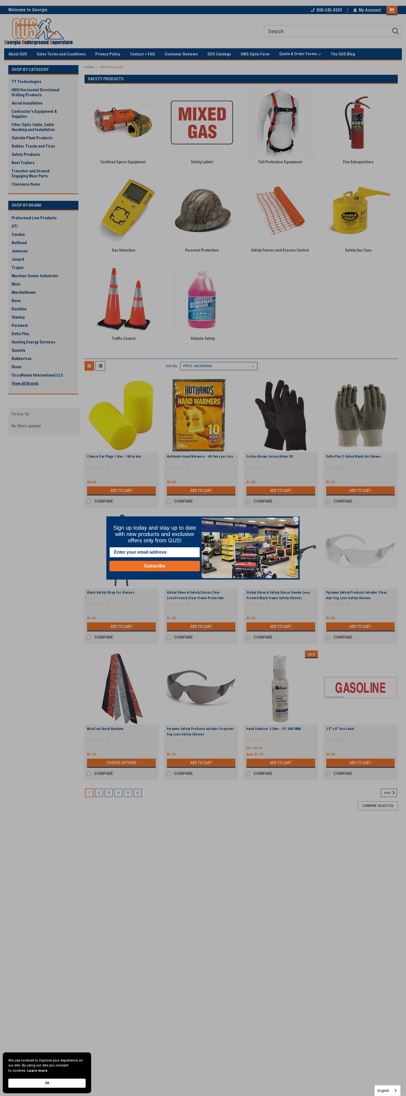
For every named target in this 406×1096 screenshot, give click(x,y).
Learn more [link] (37, 1070)
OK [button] (47, 1083)
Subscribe (154, 566)
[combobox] (387, 1090)
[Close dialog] (296, 519)
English (383, 1091)
